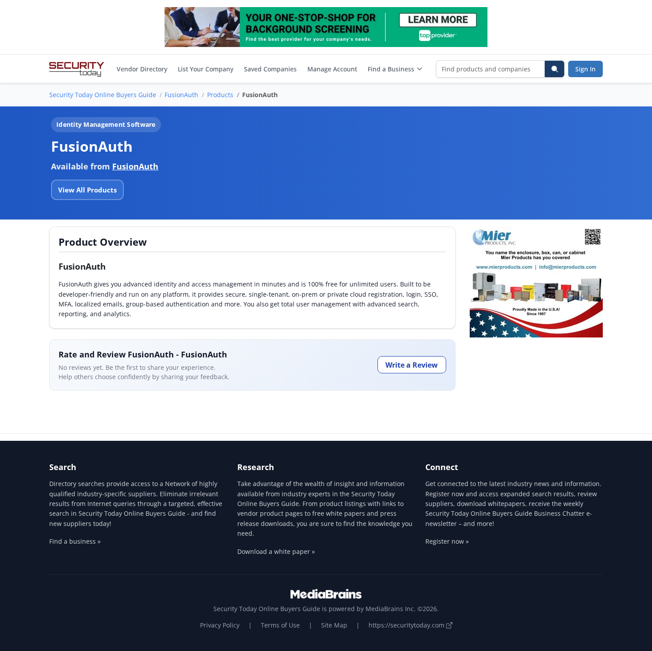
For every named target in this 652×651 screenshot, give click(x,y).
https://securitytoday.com (407, 625)
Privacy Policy (220, 625)
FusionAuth (181, 94)
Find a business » (75, 541)
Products (220, 94)
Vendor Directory (142, 69)
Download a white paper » (276, 551)
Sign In (585, 69)
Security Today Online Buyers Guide (102, 94)
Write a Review (411, 365)
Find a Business (391, 69)
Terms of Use (280, 625)
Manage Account (332, 69)
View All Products (87, 189)
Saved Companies (270, 69)
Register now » (447, 541)
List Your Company (205, 69)
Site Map (334, 625)
